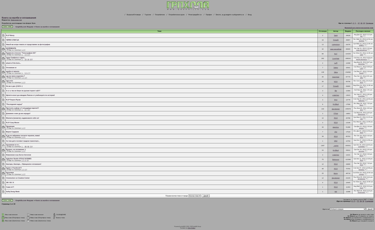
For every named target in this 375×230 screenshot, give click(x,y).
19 (364, 23)
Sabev (336, 67)
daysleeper (336, 109)
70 (31, 146)
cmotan (361, 174)
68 (26, 146)
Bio (361, 36)
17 (359, 23)
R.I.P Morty (10, 35)
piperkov (336, 127)
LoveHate (335, 58)
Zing (361, 110)
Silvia (336, 72)
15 (31, 59)
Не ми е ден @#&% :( (14, 86)
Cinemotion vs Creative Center (18, 178)
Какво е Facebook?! (14, 168)
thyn (335, 100)
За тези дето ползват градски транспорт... (23, 141)
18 (361, 23)
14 (28, 59)
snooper (361, 151)
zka (335, 132)
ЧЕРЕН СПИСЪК (12, 40)
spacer (361, 128)
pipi (336, 191)
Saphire (361, 41)
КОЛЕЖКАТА (11, 48)
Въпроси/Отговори (134, 14)
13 (26, 59)
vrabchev (335, 95)
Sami (336, 35)
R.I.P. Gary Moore (12, 122)
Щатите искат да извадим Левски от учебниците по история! (30, 95)
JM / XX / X (10, 182)
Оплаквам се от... (13, 145)
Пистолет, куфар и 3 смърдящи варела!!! (22, 108)
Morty (361, 87)
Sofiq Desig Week (12, 191)
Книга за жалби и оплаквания (19, 18)
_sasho (335, 146)
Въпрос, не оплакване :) (16, 149)
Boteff (361, 73)
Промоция (10, 126)
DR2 (361, 78)
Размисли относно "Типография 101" (21, 53)
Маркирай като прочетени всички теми (359, 28)
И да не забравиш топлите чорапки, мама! (23, 135)
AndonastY (361, 192)
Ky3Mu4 (336, 104)
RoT (335, 54)
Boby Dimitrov (191, 228)
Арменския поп (16, 20)
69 (28, 146)
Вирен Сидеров (12, 132)
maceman (361, 64)
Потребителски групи (176, 14)
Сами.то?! (10, 187)
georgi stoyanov (361, 59)
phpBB (183, 226)
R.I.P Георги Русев (13, 100)
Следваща (369, 23)
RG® (336, 118)
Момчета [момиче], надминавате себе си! (22, 118)
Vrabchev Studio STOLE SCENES (18, 159)
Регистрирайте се (195, 14)
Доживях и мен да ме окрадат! (18, 113)
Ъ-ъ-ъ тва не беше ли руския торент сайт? (23, 91)
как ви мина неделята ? (15, 76)
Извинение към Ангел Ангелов (18, 155)
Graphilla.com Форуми (24, 27)
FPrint (336, 113)
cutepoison (336, 44)
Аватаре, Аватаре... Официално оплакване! (23, 164)
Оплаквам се (11, 67)
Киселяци (10, 172)
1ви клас (9, 81)
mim (361, 119)
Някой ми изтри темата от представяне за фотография (28, 44)
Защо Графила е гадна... (15, 57)
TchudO (336, 40)
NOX (336, 81)
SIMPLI (361, 45)
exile (361, 54)
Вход (250, 14)
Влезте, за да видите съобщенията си (230, 14)
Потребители (160, 14)
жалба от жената (12, 71)
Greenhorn (361, 114)
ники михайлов (335, 49)
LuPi (335, 63)
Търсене (148, 14)
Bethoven (335, 159)
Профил (209, 14)
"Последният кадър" (14, 104)
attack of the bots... (13, 63)
